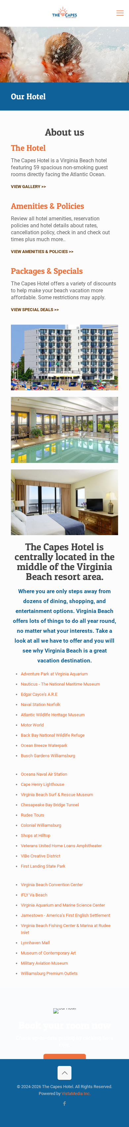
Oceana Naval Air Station (44, 774)
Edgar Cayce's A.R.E (39, 694)
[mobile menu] (120, 13)
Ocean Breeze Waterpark (44, 745)
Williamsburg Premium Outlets (49, 973)
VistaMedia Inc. (76, 1093)
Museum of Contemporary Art (48, 952)
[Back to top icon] (64, 1073)
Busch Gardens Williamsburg (48, 755)
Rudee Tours (32, 815)
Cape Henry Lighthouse (42, 784)
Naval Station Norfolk (41, 704)
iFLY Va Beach (34, 894)
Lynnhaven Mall (35, 942)
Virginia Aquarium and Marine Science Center (63, 905)
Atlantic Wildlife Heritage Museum (53, 714)
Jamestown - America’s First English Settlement (65, 915)
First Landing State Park (43, 866)
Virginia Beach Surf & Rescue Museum (57, 794)
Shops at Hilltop (35, 835)
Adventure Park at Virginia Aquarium (54, 673)
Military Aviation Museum (44, 963)
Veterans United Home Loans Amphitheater (61, 845)
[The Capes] (64, 13)
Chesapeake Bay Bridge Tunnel (50, 804)
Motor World (32, 725)
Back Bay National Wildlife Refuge (53, 735)
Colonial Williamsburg (41, 825)
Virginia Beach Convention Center (52, 884)
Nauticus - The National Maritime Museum (60, 684)
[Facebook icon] (64, 1104)
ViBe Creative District (40, 855)
